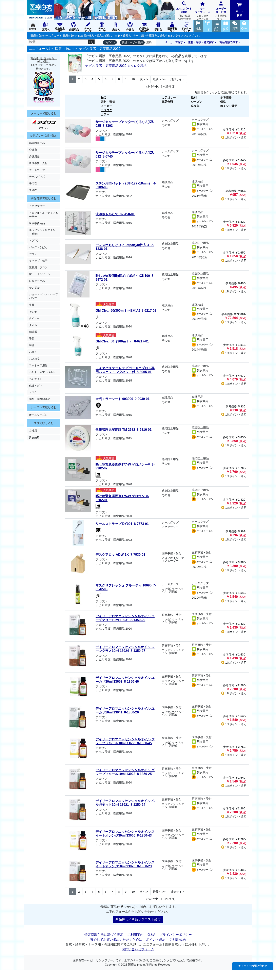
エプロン (34, 240)
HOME (33, 29)
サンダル (34, 287)
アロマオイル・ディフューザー (43, 214)
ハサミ (33, 352)
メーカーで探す (174, 42)
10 (133, 79)
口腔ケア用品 (37, 280)
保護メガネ (35, 385)
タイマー (34, 318)
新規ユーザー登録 (132, 42)
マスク (33, 392)
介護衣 (33, 149)
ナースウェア (37, 170)
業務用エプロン (38, 267)
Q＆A (151, 934)
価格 (223, 101)
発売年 (195, 106)
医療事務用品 (37, 223)
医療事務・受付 (38, 163)
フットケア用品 (38, 365)
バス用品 (34, 358)
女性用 (33, 430)
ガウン (33, 254)
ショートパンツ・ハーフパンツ (43, 296)
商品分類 (167, 101)
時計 (31, 345)
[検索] (91, 41)
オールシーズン (38, 414)
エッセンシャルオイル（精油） (42, 231)
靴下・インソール (39, 274)
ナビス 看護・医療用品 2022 (99, 48)
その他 (33, 311)
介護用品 (34, 156)
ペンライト (35, 378)
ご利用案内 (135, 934)
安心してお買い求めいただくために (116, 939)
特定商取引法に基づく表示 (103, 934)
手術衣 (33, 183)
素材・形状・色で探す (201, 42)
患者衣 (33, 190)
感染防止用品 (37, 143)
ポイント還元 (228, 106)
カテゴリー (169, 97)
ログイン (109, 42)
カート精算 (239, 13)
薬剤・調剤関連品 (39, 399)
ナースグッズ (37, 176)
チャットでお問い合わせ (252, 965)
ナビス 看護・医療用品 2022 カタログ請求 (116, 65)
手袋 (31, 338)
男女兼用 (34, 437)
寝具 (31, 304)
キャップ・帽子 (38, 260)
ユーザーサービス (220, 13)
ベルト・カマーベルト (42, 372)
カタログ (106, 110)
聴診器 (33, 331)
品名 (103, 97)
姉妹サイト (178, 79)
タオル (33, 325)
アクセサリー (37, 205)
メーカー (106, 106)
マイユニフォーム (203, 13)
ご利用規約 (178, 939)
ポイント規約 (155, 939)
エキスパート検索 (184, 13)
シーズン (196, 101)
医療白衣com (64, 48)
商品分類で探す (228, 42)
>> (159, 79)
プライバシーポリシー (175, 934)
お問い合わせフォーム (138, 949)
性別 (194, 97)
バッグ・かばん (38, 247)
